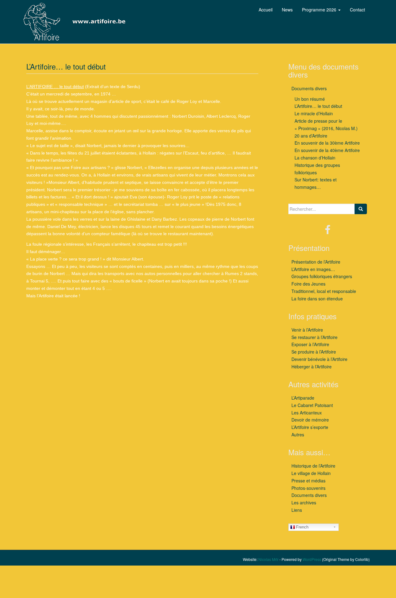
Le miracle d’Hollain (314, 113)
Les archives (303, 502)
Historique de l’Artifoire (313, 466)
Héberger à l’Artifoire (311, 366)
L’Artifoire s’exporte (309, 427)
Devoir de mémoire (310, 420)
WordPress (312, 559)
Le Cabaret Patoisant (312, 405)
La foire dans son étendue (317, 298)
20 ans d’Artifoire (311, 136)
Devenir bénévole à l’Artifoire (319, 359)
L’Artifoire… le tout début (318, 106)
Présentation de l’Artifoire (315, 262)
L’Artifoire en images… (313, 269)
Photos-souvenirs (308, 488)
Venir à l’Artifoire (307, 330)
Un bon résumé (310, 99)
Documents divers (309, 88)
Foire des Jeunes (308, 284)
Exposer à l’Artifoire (310, 344)
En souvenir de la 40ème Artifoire (327, 150)
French (302, 527)
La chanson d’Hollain (315, 158)
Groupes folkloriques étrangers (321, 276)
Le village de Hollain (311, 473)
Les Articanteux (306, 412)
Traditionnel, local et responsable (323, 291)
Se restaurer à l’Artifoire (314, 337)
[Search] (361, 209)
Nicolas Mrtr (268, 559)
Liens (296, 510)
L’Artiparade (302, 398)
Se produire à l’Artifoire (313, 352)
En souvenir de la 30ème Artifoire (327, 143)
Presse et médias (308, 480)
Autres (297, 434)
